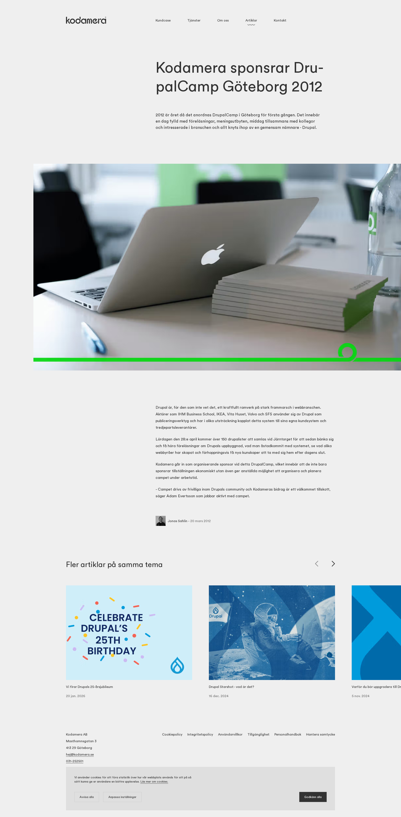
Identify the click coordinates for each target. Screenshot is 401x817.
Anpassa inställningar (122, 797)
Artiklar (251, 20)
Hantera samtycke (320, 734)
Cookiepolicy (172, 734)
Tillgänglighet (258, 734)
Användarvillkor (230, 734)
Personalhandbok (287, 734)
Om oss (223, 20)
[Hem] (86, 20)
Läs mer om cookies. (154, 781)
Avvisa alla (87, 797)
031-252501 (74, 761)
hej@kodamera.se (80, 754)
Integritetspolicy (200, 734)
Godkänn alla (313, 797)
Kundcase (163, 20)
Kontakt (280, 20)
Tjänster (193, 20)
